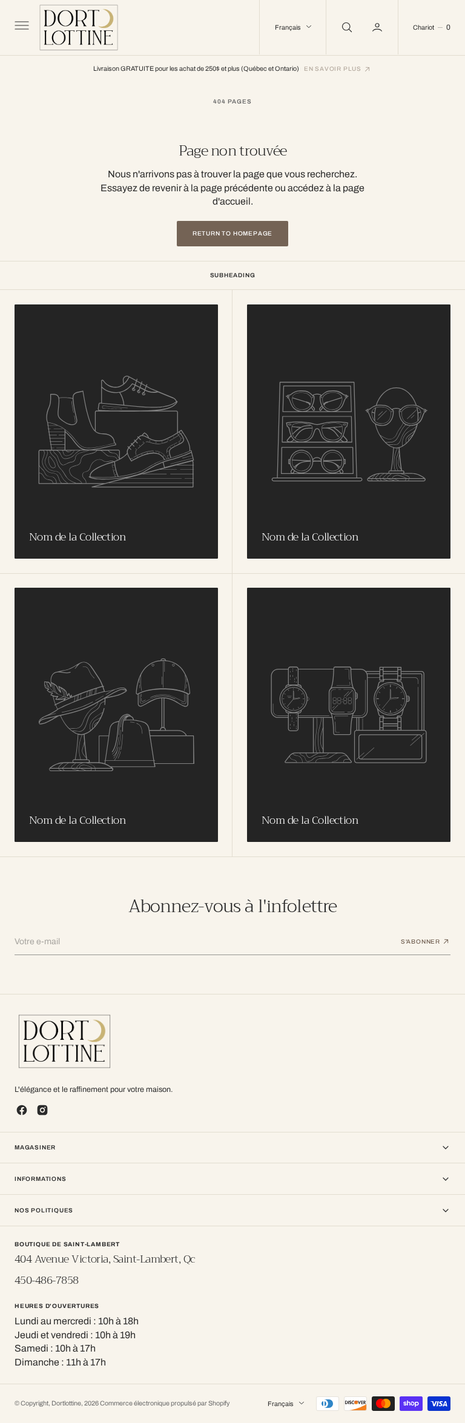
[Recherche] (345, 27)
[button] (21, 27)
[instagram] (42, 1110)
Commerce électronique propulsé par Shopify (164, 1403)
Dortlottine (66, 1403)
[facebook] (22, 1110)
